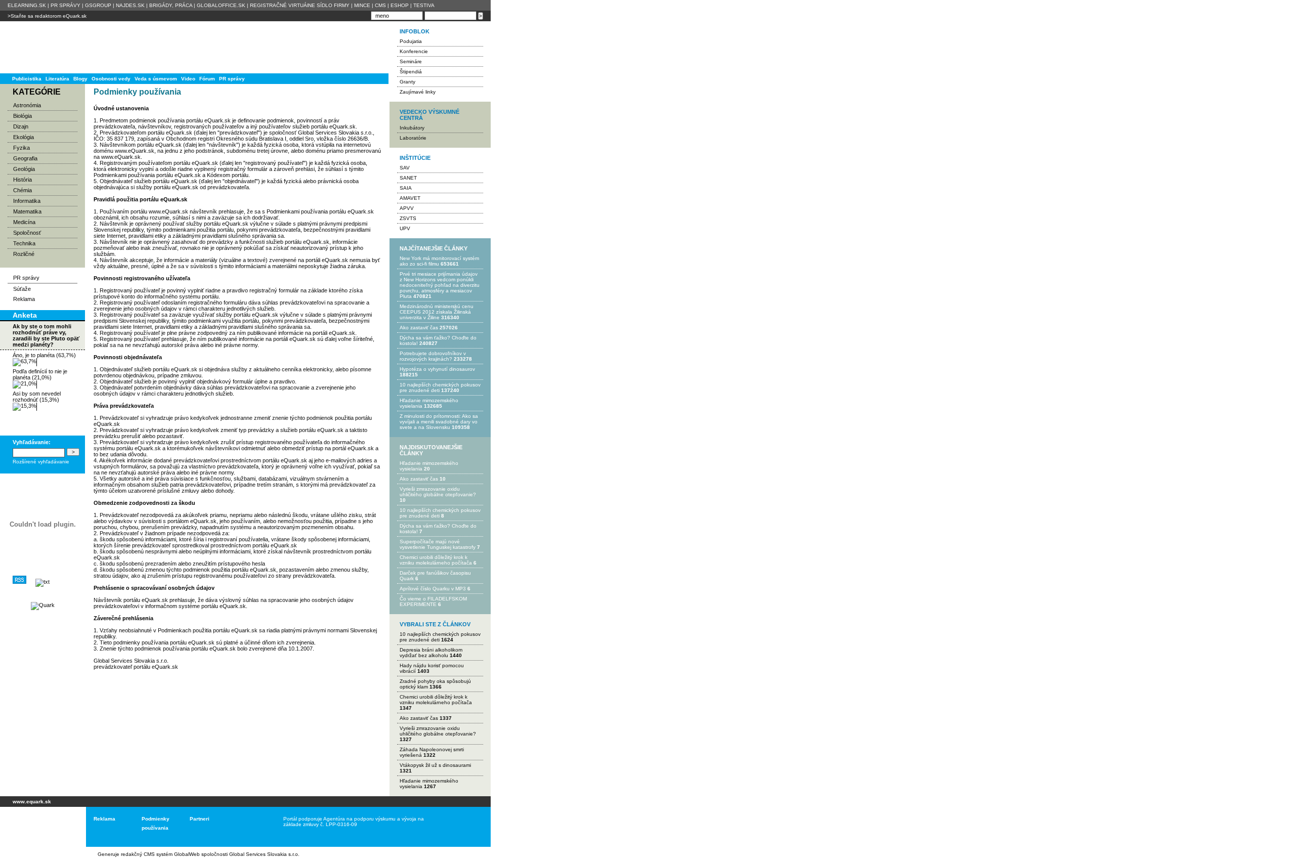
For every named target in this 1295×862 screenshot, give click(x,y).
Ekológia (23, 137)
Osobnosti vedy (111, 78)
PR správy (232, 78)
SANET (408, 178)
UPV (405, 228)
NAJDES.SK (130, 5)
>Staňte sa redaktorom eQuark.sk (47, 16)
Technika (24, 243)
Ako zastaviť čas (419, 327)
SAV (405, 167)
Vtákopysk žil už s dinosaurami (435, 765)
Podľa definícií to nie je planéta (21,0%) (40, 374)
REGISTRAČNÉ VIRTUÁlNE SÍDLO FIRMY (300, 5)
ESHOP (400, 5)
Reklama (24, 299)
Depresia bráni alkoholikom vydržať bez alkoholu (431, 652)
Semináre (411, 61)
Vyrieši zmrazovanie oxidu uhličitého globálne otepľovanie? (438, 491)
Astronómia (27, 105)
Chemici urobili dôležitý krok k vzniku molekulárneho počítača (436, 560)
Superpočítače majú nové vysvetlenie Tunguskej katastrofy (438, 544)
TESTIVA (424, 5)
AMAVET (410, 198)
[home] (39, 827)
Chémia (22, 190)
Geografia (25, 158)
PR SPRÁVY (65, 5)
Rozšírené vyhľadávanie (41, 461)
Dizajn (20, 126)
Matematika (27, 211)
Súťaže (22, 289)
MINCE (362, 5)
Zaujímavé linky (418, 92)
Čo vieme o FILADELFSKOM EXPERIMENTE (433, 601)
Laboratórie (413, 138)
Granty (407, 81)
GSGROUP (98, 5)
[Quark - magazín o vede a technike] (43, 605)
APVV (407, 208)
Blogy (80, 78)
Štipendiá (411, 71)
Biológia (22, 116)
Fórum (207, 78)
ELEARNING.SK (27, 5)
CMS (380, 5)
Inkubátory (412, 128)
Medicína (24, 222)
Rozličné (23, 254)
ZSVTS (408, 218)
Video (188, 78)
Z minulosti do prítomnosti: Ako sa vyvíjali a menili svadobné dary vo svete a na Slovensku (439, 421)
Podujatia (411, 41)
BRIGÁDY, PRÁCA (170, 5)
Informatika (26, 201)
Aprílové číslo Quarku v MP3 (433, 588)
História (22, 180)
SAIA (406, 188)
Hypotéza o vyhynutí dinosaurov (437, 369)
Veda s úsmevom (156, 78)
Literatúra (57, 78)
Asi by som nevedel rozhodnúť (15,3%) (37, 397)
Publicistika (26, 78)
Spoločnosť (27, 233)
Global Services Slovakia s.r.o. (264, 854)
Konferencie (414, 51)
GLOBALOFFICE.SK (221, 5)
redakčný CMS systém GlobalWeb (160, 854)
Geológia (24, 169)
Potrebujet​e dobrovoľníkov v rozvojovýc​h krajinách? (433, 356)
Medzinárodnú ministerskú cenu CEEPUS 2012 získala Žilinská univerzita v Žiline (436, 312)
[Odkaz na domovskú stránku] (40, 47)
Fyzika (21, 148)
